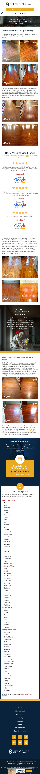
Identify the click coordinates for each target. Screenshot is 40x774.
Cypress (6, 612)
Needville (6, 537)
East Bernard (7, 515)
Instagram (14, 737)
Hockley (6, 646)
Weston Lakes (8, 563)
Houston (6, 524)
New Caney (7, 656)
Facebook (20, 737)
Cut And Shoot (8, 637)
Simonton (6, 551)
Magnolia (6, 651)
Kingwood (7, 649)
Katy (5, 527)
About (20, 721)
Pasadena (6, 622)
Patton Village (8, 666)
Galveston (7, 583)
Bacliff (6, 571)
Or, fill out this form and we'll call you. (20, 474)
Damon (6, 512)
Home (20, 707)
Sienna (6, 549)
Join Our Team (20, 731)
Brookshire (7, 507)
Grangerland (7, 644)
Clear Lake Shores (9, 576)
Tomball (6, 627)
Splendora (7, 678)
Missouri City (8, 534)
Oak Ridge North (9, 661)
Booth (5, 505)
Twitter (26, 737)
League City (7, 595)
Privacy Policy (21, 763)
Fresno (6, 517)
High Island (7, 585)
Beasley (6, 503)
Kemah (6, 590)
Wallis (5, 561)
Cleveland (7, 632)
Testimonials (20, 727)
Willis (5, 688)
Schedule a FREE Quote (20, 10)
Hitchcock (7, 588)
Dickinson (7, 578)
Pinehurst (6, 668)
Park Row (7, 541)
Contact (20, 724)
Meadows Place (8, 532)
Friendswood (7, 581)
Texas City (7, 602)
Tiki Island (7, 605)
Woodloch (7, 690)
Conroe (6, 634)
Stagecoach (7, 683)
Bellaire (6, 610)
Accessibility (11, 763)
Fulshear (6, 520)
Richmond (7, 544)
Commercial (20, 714)
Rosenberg (7, 546)
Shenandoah (7, 676)
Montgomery (7, 654)
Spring (6, 680)
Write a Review (2, 13)
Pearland (6, 624)
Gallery (20, 717)
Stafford (6, 554)
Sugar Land (7, 556)
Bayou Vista (7, 573)
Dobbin (6, 642)
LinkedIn (20, 742)
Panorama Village (9, 663)
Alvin (5, 568)
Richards (6, 673)
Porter (5, 671)
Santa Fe (6, 600)
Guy (5, 522)
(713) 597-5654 (19, 13)
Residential (20, 711)
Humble (6, 617)
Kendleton (7, 529)
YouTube (14, 742)
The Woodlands (8, 685)
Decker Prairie (8, 639)
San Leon (6, 598)
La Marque (7, 593)
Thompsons (7, 558)
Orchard (6, 539)
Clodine (6, 510)
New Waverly (8, 659)
